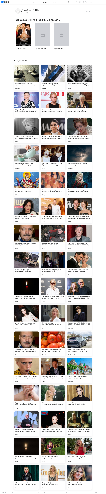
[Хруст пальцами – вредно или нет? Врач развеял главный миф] (26, 397)
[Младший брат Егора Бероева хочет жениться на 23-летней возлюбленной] (53, 210)
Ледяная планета (40, 48)
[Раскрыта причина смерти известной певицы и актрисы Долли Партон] (79, 184)
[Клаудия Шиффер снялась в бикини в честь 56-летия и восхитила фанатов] (53, 477)
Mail (3, 492)
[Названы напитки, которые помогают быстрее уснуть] (26, 157)
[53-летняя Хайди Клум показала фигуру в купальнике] (79, 477)
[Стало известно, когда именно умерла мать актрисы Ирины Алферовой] (79, 104)
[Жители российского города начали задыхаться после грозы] (79, 157)
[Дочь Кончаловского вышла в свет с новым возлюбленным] (26, 317)
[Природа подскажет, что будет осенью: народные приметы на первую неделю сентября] (53, 184)
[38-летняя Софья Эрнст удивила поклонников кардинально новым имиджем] (26, 370)
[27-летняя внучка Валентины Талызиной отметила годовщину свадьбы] (53, 397)
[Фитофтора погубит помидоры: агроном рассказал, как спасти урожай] (53, 343)
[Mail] (2, 2)
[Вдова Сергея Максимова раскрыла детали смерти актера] (26, 450)
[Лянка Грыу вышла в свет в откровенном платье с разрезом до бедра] (53, 423)
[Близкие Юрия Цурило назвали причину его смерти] (26, 237)
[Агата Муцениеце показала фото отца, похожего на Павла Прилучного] (79, 397)
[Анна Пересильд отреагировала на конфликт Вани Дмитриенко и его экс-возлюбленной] (79, 210)
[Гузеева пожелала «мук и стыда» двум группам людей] (26, 210)
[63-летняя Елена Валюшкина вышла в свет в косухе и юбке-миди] (26, 477)
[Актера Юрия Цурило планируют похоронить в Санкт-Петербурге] (79, 423)
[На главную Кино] (6, 2)
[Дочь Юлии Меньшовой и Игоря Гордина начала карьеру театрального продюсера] (53, 157)
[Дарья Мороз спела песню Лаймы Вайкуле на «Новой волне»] (53, 290)
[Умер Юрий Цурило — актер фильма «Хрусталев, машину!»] (26, 343)
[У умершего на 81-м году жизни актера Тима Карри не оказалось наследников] (53, 370)
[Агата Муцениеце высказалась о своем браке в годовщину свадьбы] (79, 264)
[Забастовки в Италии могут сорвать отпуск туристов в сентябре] (79, 370)
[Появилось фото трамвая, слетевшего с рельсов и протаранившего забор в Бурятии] (26, 264)
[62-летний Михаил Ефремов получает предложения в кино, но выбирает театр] (79, 237)
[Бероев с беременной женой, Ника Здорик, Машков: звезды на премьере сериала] (26, 423)
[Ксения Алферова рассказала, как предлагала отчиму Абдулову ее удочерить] (79, 77)
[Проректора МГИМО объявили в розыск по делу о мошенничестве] (79, 317)
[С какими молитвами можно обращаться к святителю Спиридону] (26, 184)
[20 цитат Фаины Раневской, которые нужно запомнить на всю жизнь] (26, 130)
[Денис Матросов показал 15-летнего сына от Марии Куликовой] (53, 237)
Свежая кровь (58, 48)
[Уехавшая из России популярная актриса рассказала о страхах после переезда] (53, 104)
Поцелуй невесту (21, 48)
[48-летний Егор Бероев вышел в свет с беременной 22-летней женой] (79, 290)
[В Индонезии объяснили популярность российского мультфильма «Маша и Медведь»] (53, 450)
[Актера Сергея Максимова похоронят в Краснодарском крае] (26, 290)
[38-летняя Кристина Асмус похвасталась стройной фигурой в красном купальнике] (79, 450)
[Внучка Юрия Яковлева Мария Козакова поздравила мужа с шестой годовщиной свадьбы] (53, 130)
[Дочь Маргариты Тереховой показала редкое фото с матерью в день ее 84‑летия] (79, 130)
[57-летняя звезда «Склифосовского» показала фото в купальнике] (53, 317)
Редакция (40, 492)
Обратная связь (99, 492)
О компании (8, 492)
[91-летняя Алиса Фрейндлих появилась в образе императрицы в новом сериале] (53, 264)
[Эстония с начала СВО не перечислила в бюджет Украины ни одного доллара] (53, 77)
